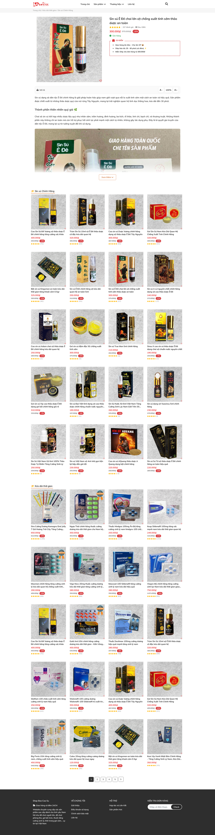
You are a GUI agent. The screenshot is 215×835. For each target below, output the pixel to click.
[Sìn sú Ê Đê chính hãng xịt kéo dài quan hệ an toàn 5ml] (87, 269)
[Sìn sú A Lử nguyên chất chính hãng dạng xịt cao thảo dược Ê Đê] (164, 269)
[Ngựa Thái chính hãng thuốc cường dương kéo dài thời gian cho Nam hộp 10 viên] (87, 506)
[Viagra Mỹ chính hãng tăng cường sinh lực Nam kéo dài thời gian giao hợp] (164, 564)
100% (168, 90)
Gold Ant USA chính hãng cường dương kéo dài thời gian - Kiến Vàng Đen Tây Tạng (86, 644)
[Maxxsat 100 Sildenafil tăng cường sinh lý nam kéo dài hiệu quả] (125, 564)
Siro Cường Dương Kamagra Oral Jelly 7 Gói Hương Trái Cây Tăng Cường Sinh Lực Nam (48, 529)
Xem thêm (106, 177)
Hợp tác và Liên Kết (117, 805)
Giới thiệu (75, 805)
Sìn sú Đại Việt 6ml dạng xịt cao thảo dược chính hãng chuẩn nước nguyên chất (87, 406)
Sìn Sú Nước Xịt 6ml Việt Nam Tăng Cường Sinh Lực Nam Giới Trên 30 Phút (124, 406)
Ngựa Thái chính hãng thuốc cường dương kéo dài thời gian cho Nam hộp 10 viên (87, 529)
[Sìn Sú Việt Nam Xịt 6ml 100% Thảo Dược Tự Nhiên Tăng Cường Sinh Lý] (48, 441)
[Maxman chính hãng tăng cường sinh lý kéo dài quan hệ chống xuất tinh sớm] (48, 564)
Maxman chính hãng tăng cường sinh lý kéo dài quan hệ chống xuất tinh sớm (48, 587)
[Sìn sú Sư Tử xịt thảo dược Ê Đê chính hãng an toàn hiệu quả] (164, 441)
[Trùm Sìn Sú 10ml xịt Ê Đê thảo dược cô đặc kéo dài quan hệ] (87, 211)
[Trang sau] (121, 779)
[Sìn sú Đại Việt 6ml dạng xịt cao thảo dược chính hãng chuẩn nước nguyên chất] (87, 384)
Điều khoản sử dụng (80, 809)
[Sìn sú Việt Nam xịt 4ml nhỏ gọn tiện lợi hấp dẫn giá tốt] (87, 441)
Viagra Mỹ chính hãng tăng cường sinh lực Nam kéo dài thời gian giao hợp (163, 587)
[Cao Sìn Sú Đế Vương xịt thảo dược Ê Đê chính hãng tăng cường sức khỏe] (48, 211)
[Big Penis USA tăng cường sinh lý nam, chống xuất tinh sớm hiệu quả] (48, 736)
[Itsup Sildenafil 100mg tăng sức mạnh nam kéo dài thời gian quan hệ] (164, 506)
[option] (69, 49)
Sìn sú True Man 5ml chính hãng (123, 346)
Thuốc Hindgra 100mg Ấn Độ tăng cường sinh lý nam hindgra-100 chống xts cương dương (125, 529)
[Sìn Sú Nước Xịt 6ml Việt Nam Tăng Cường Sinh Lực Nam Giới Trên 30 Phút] (125, 384)
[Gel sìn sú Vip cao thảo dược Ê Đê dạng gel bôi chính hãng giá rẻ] (48, 384)
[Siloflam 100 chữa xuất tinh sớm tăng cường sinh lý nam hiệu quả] (48, 679)
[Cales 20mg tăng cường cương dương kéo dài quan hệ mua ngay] (87, 736)
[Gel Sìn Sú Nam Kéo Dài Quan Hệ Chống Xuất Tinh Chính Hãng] (164, 211)
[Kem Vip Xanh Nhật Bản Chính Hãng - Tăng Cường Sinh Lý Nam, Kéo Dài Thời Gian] (164, 736)
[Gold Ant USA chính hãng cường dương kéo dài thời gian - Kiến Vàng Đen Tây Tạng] (87, 621)
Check (176, 807)
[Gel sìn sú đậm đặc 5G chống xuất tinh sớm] (87, 326)
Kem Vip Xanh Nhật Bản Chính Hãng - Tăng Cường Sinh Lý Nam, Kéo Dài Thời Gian (164, 759)
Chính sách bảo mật (79, 813)
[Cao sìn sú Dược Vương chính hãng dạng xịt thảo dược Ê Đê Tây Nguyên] (125, 211)
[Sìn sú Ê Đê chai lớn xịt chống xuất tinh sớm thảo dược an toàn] (69, 49)
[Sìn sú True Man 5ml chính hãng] (125, 326)
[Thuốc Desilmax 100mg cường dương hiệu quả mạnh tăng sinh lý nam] (125, 621)
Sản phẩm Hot (115, 809)
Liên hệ (74, 817)
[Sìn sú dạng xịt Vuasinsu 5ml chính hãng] (164, 384)
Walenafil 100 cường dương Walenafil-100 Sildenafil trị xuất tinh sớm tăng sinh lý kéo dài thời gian (87, 702)
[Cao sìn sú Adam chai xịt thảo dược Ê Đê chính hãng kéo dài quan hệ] (48, 326)
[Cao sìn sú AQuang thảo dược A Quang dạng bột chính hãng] (125, 441)
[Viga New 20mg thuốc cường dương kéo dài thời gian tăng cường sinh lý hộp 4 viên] (87, 564)
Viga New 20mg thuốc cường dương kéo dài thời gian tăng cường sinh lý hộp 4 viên (86, 587)
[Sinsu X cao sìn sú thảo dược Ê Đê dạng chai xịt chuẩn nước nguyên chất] (164, 326)
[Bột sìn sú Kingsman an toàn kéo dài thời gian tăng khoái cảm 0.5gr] (48, 269)
